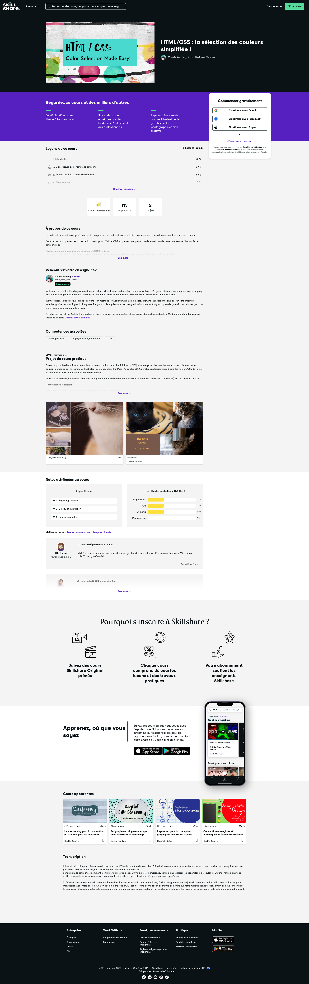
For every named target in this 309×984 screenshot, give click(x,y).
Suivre (77, 276)
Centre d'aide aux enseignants (148, 943)
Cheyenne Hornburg (56, 457)
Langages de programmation (85, 338)
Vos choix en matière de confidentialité (186, 968)
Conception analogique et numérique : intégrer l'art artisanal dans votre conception (223, 834)
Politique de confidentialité (228, 150)
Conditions (157, 968)
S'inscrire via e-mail (239, 141)
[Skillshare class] (85, 811)
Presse (70, 946)
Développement (56, 338)
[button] (38, 6)
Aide (127, 968)
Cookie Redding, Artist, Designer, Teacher (191, 57)
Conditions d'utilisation (252, 147)
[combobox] (85, 6)
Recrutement (73, 942)
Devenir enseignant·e (150, 937)
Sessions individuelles (186, 946)
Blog (69, 951)
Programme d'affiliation (115, 937)
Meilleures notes (55, 532)
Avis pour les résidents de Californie (156, 971)
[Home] (11, 6)
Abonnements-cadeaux (187, 937)
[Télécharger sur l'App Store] (147, 751)
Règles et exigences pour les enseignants (153, 950)
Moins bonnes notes (78, 532)
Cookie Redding (67, 276)
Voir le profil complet (78, 317)
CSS (110, 338)
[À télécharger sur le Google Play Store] (227, 949)
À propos (71, 937)
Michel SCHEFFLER (60, 589)
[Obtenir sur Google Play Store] (177, 751)
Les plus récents (101, 532)
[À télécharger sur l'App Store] (227, 940)
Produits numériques (186, 942)
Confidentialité (140, 968)
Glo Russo (131, 457)
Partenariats (109, 942)
